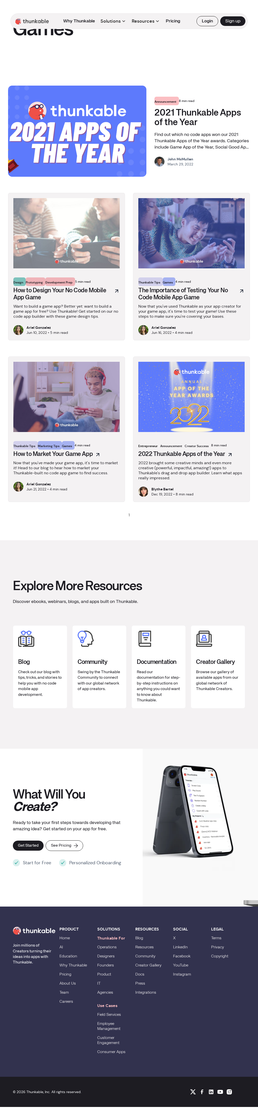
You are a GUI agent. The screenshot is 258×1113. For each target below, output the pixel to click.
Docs (139, 975)
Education (68, 956)
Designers (106, 956)
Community (145, 956)
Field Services (109, 1015)
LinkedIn (180, 947)
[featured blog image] (77, 131)
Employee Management (108, 1026)
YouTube (180, 965)
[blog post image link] (66, 233)
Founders (105, 965)
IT (99, 984)
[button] (33, 21)
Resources (144, 947)
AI (61, 947)
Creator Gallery (148, 965)
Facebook (181, 956)
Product (104, 975)
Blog (139, 938)
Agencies (105, 993)
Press (140, 984)
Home (64, 938)
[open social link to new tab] (193, 1092)
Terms (216, 938)
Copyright (219, 956)
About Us (67, 984)
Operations (107, 947)
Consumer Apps (111, 1052)
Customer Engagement (108, 1040)
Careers (66, 1002)
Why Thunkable (79, 21)
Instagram (182, 975)
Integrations (145, 993)
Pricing (173, 21)
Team (64, 993)
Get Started (28, 846)
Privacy (217, 947)
